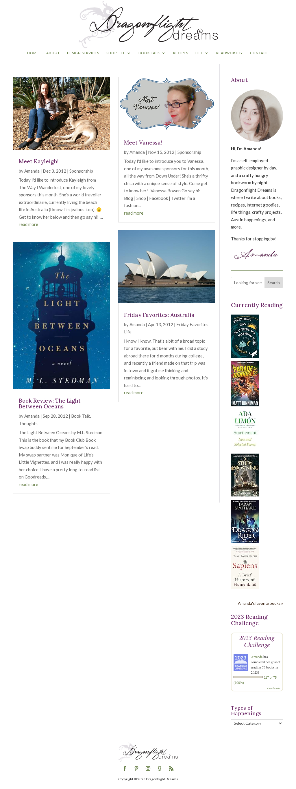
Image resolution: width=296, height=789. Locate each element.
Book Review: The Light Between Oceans (50, 403)
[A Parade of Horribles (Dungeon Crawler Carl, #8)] (245, 404)
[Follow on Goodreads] (159, 768)
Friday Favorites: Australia (159, 314)
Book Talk (149, 53)
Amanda (32, 170)
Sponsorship (81, 170)
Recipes (180, 53)
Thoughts (28, 423)
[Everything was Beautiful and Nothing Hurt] (245, 356)
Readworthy (229, 53)
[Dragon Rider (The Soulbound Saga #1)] (245, 541)
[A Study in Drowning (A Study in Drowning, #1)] (245, 494)
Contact (259, 53)
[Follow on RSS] (171, 768)
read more (28, 224)
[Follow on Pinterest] (136, 768)
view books (273, 688)
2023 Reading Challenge (257, 641)
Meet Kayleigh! (39, 161)
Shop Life (115, 53)
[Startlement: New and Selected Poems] (245, 449)
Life (199, 53)
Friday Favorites (192, 324)
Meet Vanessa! (143, 142)
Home (33, 53)
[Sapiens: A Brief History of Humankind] (245, 587)
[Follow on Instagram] (148, 768)
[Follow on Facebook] (125, 768)
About (53, 53)
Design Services (83, 53)
